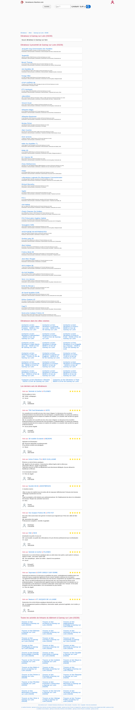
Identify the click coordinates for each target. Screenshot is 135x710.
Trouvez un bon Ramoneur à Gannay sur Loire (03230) (72, 683)
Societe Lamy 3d (28, 238)
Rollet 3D (25, 150)
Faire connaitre (68, 704)
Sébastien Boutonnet (29, 116)
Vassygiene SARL (28, 225)
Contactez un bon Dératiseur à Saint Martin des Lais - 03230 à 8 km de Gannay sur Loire (31, 345)
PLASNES (47, 391)
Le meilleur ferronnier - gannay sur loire (30, 707)
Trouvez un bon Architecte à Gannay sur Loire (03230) (51, 623)
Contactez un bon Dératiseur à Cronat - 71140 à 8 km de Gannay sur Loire (51, 336)
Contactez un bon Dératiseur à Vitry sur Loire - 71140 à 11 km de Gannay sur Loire (31, 355)
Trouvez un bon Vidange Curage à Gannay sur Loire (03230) (51, 699)
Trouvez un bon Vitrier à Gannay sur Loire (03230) (30, 699)
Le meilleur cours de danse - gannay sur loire (47, 708)
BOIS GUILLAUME (49, 459)
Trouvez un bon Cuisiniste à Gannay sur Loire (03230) (51, 632)
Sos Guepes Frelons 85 (37, 513)
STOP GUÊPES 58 (28, 82)
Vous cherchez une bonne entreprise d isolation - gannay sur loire (54, 707)
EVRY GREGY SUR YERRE (48, 572)
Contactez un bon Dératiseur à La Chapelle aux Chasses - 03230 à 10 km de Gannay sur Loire (72, 346)
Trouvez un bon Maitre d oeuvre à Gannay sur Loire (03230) (30, 668)
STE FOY (50, 513)
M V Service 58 (27, 157)
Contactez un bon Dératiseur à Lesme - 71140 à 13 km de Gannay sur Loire (70, 355)
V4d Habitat (26, 204)
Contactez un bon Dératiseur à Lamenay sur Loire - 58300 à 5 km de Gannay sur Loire (51, 327)
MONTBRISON (45, 486)
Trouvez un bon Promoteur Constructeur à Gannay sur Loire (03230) (51, 684)
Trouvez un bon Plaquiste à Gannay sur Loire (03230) (72, 676)
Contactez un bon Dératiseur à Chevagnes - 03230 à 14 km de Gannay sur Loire (72, 364)
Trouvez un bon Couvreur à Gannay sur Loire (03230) (50, 646)
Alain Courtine (27, 130)
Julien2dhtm (26, 96)
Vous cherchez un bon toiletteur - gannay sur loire (69, 708)
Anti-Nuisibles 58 (28, 69)
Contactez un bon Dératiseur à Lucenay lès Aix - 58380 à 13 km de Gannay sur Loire (30, 364)
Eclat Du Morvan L (28, 286)
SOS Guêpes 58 (27, 265)
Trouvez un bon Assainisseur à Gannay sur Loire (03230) (30, 639)
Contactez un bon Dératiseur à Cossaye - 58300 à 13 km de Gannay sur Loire (50, 364)
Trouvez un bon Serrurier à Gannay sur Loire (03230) (51, 692)
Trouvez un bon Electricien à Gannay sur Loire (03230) (72, 646)
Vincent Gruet (26, 103)
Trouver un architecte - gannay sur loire (89, 708)
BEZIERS (48, 439)
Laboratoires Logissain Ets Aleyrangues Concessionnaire (42, 177)
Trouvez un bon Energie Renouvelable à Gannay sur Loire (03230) (30, 654)
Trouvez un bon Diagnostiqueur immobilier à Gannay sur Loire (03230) (72, 624)
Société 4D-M (33, 486)
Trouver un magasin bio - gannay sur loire (79, 707)
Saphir (24, 191)
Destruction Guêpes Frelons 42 (33, 313)
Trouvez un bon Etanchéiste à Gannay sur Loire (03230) (50, 654)
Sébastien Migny (27, 109)
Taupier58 (25, 55)
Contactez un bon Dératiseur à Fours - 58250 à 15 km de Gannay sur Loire (70, 373)
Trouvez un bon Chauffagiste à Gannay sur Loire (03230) (30, 646)
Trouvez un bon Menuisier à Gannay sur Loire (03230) (51, 668)
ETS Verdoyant (27, 89)
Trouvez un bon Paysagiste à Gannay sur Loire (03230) (72, 668)
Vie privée (74, 704)
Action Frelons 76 (34, 459)
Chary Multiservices (29, 164)
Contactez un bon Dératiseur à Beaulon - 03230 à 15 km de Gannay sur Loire (36, 380)
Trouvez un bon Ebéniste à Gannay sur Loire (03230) (30, 632)
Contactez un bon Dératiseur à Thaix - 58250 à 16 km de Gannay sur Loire (66, 380)
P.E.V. (24, 197)
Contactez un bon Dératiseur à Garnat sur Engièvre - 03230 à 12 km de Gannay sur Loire (51, 355)
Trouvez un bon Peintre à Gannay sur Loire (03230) (31, 676)
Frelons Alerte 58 (28, 252)
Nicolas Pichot (27, 123)
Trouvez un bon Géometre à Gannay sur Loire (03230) (72, 632)
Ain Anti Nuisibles (28, 272)
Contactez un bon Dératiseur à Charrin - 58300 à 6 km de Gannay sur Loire (71, 327)
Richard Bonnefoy (28, 184)
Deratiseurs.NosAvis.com (34, 2)
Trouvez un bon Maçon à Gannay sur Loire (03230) (72, 661)
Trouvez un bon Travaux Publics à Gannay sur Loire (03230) (72, 699)
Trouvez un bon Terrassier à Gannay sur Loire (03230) (72, 692)
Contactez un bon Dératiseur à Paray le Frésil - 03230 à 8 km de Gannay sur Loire (72, 336)
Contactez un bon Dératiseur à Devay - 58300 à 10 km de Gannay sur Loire (49, 345)
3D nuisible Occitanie (36, 439)
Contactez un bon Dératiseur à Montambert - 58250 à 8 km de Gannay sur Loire (31, 336)
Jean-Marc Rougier (28, 258)
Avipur (24, 170)
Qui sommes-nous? (42, 704)
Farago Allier (26, 75)
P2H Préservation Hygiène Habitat (34, 218)
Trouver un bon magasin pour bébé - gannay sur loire (102, 707)
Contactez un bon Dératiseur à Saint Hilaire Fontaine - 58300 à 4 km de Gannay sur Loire (30, 327)
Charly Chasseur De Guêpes (32, 211)
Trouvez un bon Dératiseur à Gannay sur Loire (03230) (30, 623)
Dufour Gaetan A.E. (29, 299)
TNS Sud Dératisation (36, 410)
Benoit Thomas (27, 62)
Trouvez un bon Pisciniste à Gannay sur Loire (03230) (50, 676)
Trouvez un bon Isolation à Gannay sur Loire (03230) (51, 661)
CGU (79, 704)
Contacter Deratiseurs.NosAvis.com (56, 704)
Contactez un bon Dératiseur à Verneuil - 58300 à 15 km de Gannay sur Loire (50, 373)
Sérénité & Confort (35, 391)
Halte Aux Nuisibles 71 (30, 143)
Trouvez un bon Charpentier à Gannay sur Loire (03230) (71, 639)
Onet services (26, 136)
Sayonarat (32, 572)
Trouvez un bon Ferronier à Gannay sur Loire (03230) (31, 661)
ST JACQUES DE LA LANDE (46, 599)
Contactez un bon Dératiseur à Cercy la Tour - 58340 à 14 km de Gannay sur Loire (30, 373)
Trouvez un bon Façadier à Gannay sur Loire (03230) (72, 654)
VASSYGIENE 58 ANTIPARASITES (34, 231)
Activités (46, 6)
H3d (30, 533)
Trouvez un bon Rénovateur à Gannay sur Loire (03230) (29, 692)
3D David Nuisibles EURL (31, 292)
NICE (35, 533)
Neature (31, 599)
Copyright (83, 704)
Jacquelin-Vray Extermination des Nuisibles (37, 48)
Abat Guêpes (26, 245)
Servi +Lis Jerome (28, 279)
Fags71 (24, 306)
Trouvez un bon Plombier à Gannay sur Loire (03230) (30, 683)
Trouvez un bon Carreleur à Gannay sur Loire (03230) (50, 639)
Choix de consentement (91, 704)
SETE (48, 410)
